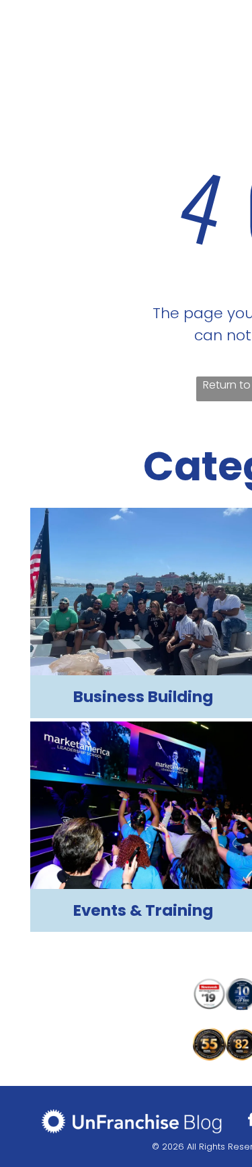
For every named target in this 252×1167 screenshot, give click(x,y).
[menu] (231, 22)
